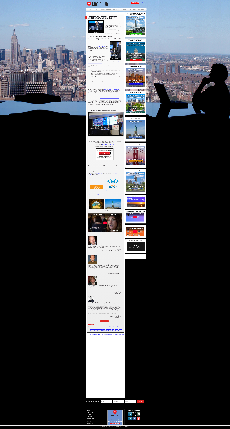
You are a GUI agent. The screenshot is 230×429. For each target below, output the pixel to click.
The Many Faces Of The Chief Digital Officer (95, 334)
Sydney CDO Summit (99, 173)
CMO (117, 329)
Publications (116, 9)
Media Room (141, 9)
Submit (140, 401)
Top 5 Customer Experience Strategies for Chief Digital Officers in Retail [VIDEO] (103, 17)
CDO (97, 326)
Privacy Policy (115, 427)
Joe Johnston (100, 330)
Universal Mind (116, 330)
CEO (108, 326)
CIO (115, 329)
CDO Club (100, 326)
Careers (102, 9)
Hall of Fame (90, 421)
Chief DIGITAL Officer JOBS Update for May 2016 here (109, 98)
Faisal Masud (95, 330)
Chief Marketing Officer (101, 329)
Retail (104, 330)
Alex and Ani (94, 326)
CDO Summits (90, 412)
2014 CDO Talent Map (101, 46)
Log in (141, 2)
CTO (119, 329)
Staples (112, 330)
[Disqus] (106, 350)
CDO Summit (114, 166)
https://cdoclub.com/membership (108, 144)
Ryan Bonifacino (108, 330)
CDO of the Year (132, 9)
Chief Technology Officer (110, 329)
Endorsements (124, 9)
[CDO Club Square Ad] (115, 424)
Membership (108, 9)
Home (90, 9)
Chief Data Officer (112, 326)
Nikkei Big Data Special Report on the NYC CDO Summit (114, 334)
